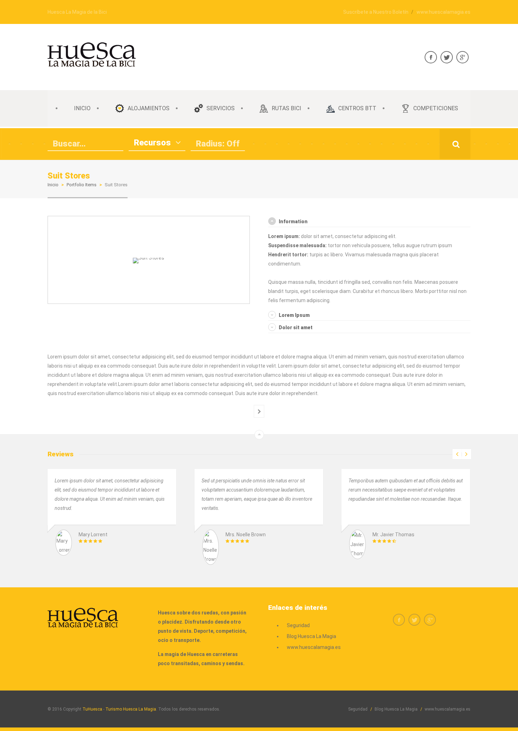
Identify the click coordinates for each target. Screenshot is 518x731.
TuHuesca (92, 709)
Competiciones (435, 108)
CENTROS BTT (357, 108)
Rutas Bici (286, 108)
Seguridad (298, 625)
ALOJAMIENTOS (148, 108)
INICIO (82, 108)
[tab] (369, 221)
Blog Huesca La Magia (311, 636)
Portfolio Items (82, 184)
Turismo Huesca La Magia (130, 709)
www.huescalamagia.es (443, 12)
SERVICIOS (220, 108)
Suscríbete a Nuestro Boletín (375, 12)
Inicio (53, 184)
